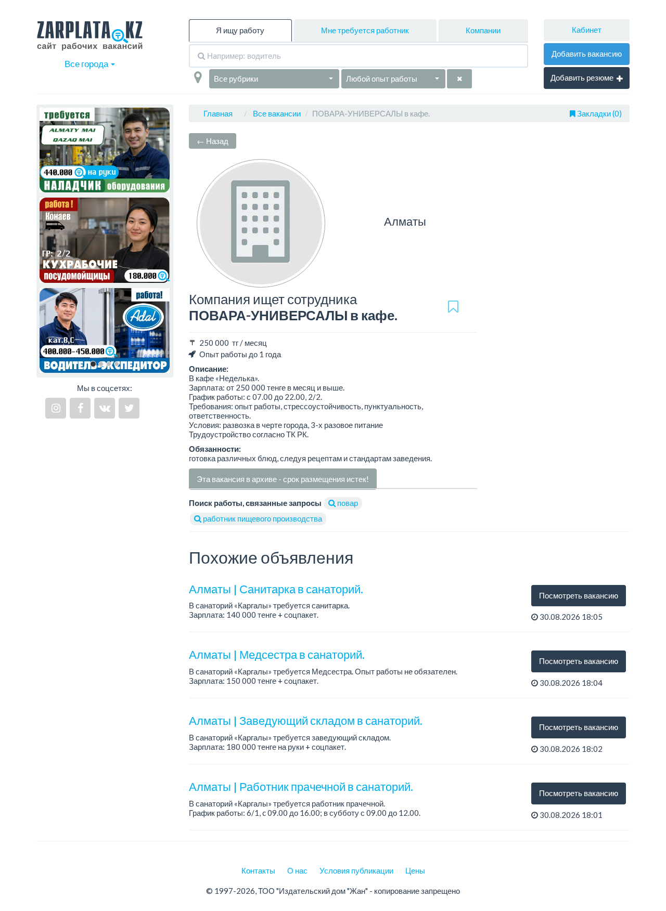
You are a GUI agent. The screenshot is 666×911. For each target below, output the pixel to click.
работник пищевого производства (261, 518)
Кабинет (586, 29)
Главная (218, 113)
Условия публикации (356, 870)
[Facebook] (80, 408)
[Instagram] (55, 408)
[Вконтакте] (104, 408)
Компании (483, 30)
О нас (297, 870)
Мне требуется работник (365, 30)
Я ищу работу (240, 30)
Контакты (258, 870)
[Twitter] (129, 408)
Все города (87, 63)
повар (347, 502)
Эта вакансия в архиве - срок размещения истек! (283, 479)
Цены (415, 870)
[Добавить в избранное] (453, 307)
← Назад (212, 141)
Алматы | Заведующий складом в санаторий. (305, 720)
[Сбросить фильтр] (459, 78)
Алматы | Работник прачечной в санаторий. (301, 786)
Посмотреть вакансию (578, 595)
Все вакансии (277, 113)
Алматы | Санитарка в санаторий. (276, 589)
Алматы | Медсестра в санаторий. (277, 654)
